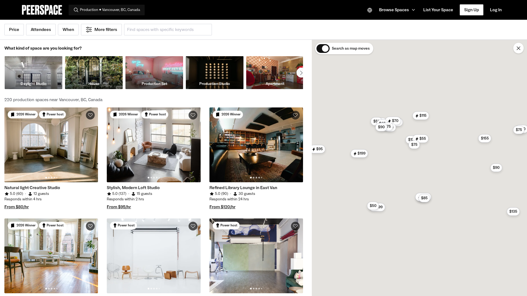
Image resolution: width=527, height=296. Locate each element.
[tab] (46, 177)
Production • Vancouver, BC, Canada (110, 9)
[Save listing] (90, 115)
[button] (398, 9)
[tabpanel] (51, 144)
